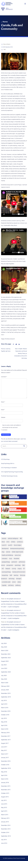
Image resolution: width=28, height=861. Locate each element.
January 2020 (5, 690)
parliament (14, 562)
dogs (3, 552)
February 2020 (5, 686)
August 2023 (5, 661)
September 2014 (6, 836)
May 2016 (4, 772)
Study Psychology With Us (7, 463)
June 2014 (4, 843)
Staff (11, 575)
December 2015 (5, 786)
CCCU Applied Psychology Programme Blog (12, 471)
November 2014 (5, 829)
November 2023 (5, 654)
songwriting (5, 575)
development (5, 548)
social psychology (6, 572)
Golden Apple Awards (17, 552)
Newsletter (16, 558)
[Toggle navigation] (25, 3)
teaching (16, 575)
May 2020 (4, 679)
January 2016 (5, 782)
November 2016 (5, 761)
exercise (8, 552)
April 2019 (4, 704)
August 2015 (5, 797)
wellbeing (17, 585)
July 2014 (4, 839)
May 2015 (4, 807)
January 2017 (5, 757)
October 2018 (5, 715)
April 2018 (4, 725)
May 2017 (4, 750)
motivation (4, 558)
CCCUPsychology (5, 459)
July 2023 (4, 665)
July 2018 (4, 718)
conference (20, 542)
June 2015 (4, 804)
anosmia (4, 538)
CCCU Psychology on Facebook (9, 467)
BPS (21, 538)
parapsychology (6, 562)
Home (5, 22)
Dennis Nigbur (17, 545)
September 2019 (6, 697)
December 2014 (5, 825)
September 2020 (6, 672)
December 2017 (5, 736)
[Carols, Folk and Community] (13, 344)
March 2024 (4, 650)
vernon (14, 582)
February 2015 (5, 818)
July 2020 (4, 675)
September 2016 (6, 768)
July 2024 (4, 643)
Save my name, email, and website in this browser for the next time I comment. (11, 427)
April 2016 (4, 775)
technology (11, 578)
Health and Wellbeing (7, 555)
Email (3, 409)
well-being (11, 585)
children (13, 542)
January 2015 (5, 822)
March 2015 (4, 814)
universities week (6, 582)
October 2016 (5, 764)
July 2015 (4, 800)
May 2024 (4, 647)
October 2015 (5, 793)
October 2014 (5, 832)
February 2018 (5, 732)
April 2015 (4, 811)
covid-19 (4, 545)
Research (8, 568)
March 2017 (4, 754)
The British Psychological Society (9, 476)
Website (3, 417)
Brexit (3, 542)
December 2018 (5, 711)
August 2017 (5, 743)
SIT (24, 568)
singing (19, 568)
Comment (4, 376)
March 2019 (4, 707)
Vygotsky (4, 585)
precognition (10, 565)
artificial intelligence (13, 538)
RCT (3, 568)
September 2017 (6, 740)
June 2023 (4, 668)
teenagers (18, 578)
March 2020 (4, 682)
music (10, 558)
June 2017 (4, 747)
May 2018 (4, 722)
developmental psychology (17, 548)
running (14, 568)
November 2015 (5, 789)
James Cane (18, 555)
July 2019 (4, 700)
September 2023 (6, 657)
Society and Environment (18, 572)
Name (3, 402)
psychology (18, 565)
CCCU (7, 542)
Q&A (23, 565)
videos (19, 582)
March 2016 (4, 779)
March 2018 (4, 729)
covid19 (10, 545)
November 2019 (5, 693)
